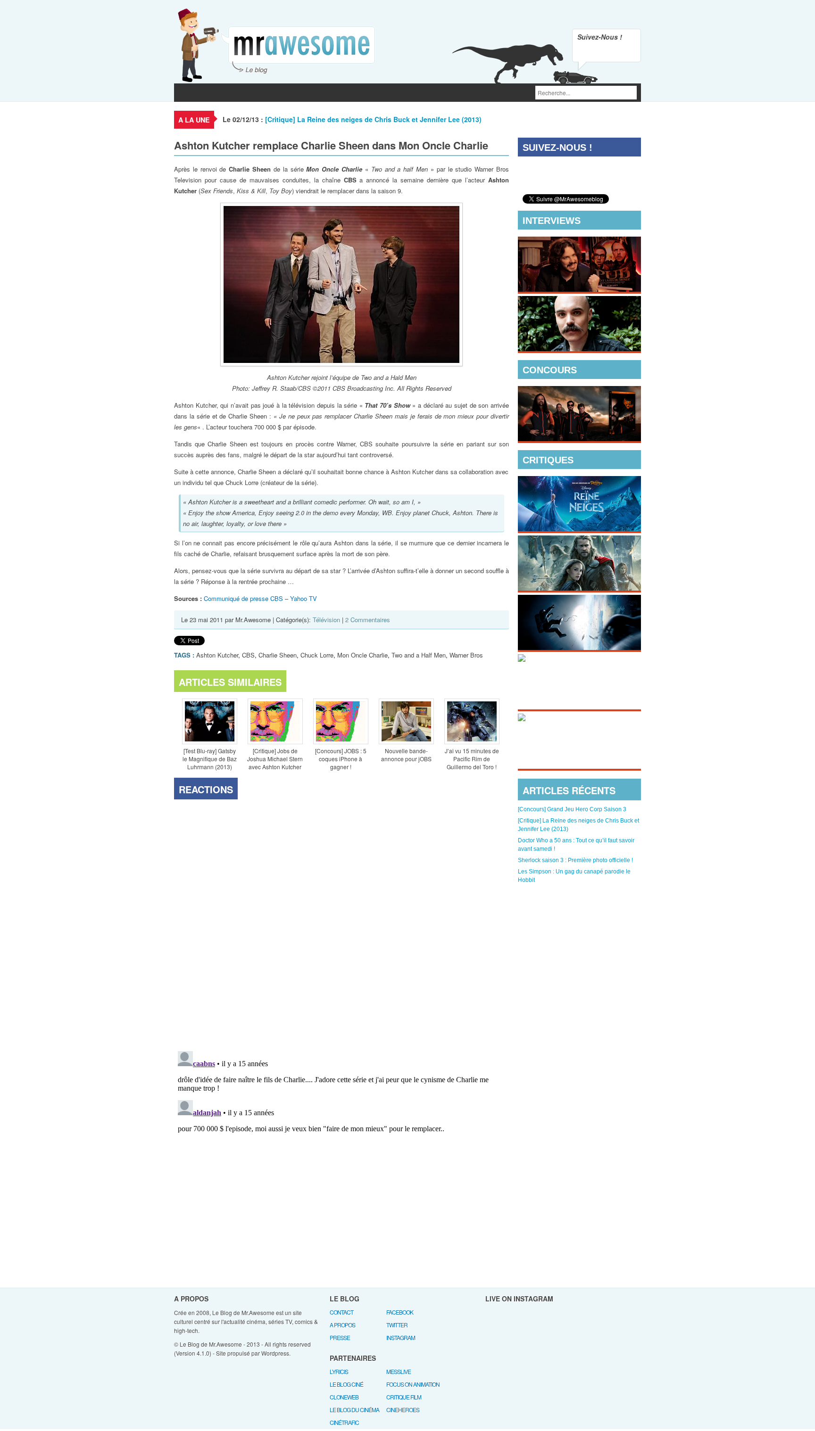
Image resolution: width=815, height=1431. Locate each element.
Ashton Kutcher (217, 654)
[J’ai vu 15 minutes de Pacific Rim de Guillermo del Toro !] (471, 723)
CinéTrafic (344, 1422)
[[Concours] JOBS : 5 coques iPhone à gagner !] (340, 723)
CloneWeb (344, 1397)
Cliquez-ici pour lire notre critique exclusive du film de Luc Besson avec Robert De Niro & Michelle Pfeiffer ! (577, 689)
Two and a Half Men (418, 654)
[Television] (264, 92)
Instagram (400, 1337)
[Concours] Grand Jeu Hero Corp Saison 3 (572, 809)
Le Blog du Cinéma (354, 1410)
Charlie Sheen (277, 654)
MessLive (398, 1371)
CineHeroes (402, 1410)
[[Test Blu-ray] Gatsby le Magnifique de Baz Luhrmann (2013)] (209, 723)
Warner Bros (466, 654)
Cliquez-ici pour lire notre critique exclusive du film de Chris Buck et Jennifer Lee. (572, 511)
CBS (248, 654)
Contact (341, 1312)
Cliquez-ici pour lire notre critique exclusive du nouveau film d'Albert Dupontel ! (571, 749)
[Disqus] (341, 924)
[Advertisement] (579, 941)
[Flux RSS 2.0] (587, 52)
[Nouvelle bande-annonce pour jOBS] (406, 723)
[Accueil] (186, 92)
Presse (340, 1337)
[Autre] (369, 92)
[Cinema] (220, 92)
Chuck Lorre (316, 654)
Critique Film (403, 1397)
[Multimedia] (315, 92)
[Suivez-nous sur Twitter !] (607, 52)
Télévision (326, 619)
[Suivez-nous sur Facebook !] (626, 52)
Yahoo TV (303, 598)
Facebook (399, 1312)
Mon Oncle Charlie (362, 654)
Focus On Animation (413, 1384)
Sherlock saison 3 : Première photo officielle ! (575, 860)
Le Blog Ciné (346, 1384)
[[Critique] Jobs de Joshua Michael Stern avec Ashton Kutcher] (275, 723)
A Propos (342, 1325)
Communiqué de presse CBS (243, 598)
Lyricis (339, 1371)
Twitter (397, 1325)
